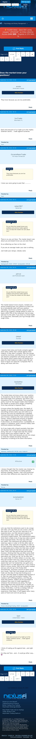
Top (31, 737)
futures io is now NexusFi (9, 701)
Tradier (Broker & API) (8, 711)
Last (17, 59)
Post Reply (14, 48)
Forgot (25, 4)
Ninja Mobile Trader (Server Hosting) (13, 710)
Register (5, 2)
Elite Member (19, 92)
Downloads (26, 737)
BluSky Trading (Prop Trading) (11, 705)
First (12, 54)
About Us (4, 735)
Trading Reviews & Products (10, 703)
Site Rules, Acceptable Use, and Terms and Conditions (21, 736)
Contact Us (11, 735)
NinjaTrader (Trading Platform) (11, 713)
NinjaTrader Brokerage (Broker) (11, 707)
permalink (32, 80)
